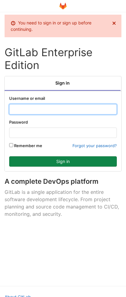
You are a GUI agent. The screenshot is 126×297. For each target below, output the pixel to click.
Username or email (27, 98)
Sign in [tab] (62, 82)
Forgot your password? (94, 145)
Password (18, 122)
